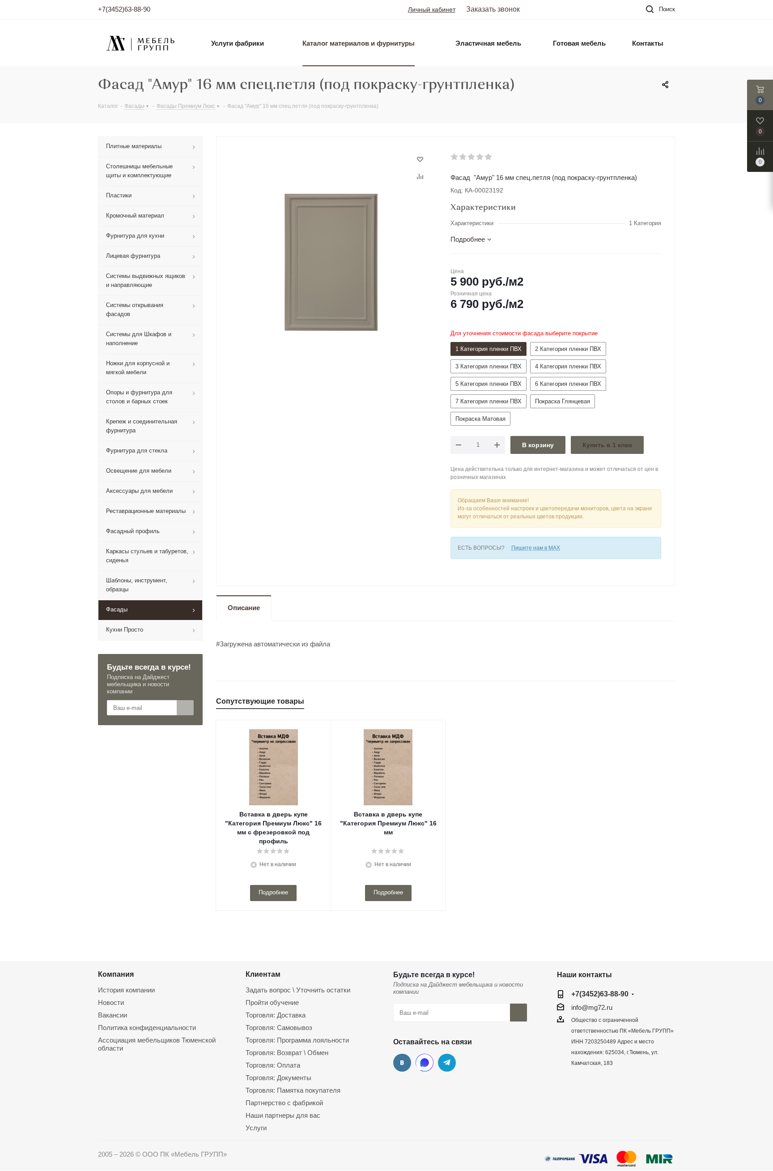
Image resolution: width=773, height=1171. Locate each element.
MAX (424, 1063)
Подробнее (273, 892)
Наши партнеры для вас (283, 1115)
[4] (480, 157)
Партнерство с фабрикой (284, 1103)
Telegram (447, 1063)
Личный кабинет (431, 9)
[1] (454, 157)
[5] (488, 157)
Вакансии (112, 1015)
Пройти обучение (272, 1002)
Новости (111, 1002)
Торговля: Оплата (273, 1065)
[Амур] (331, 261)
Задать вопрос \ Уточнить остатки (298, 990)
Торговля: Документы (278, 1077)
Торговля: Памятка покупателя (293, 1090)
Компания (116, 974)
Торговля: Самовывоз (279, 1027)
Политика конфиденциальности (147, 1027)
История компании (126, 990)
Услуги (256, 1128)
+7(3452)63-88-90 (124, 9)
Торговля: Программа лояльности (297, 1040)
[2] (463, 157)
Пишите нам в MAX (535, 548)
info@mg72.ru (591, 1007)
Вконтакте (402, 1063)
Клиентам (263, 974)
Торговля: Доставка (276, 1015)
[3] (471, 157)
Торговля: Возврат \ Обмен (287, 1052)
